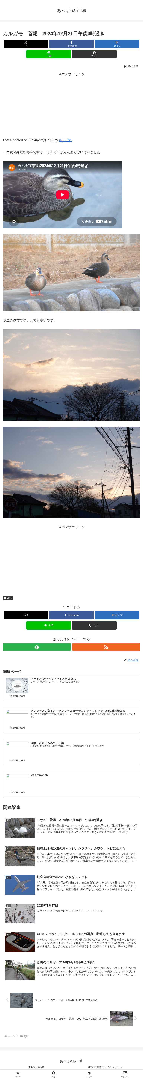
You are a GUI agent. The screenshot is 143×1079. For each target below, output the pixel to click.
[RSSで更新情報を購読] (106, 647)
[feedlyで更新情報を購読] (37, 647)
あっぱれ (65, 140)
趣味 (9, 598)
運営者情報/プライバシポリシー (106, 1066)
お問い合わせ (36, 1066)
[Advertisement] (71, 109)
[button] (94, 54)
